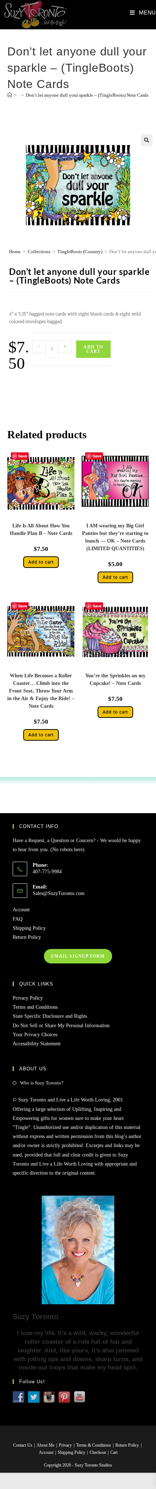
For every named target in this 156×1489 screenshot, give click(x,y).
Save (22, 456)
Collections (39, 251)
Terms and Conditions (35, 1007)
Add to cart (93, 349)
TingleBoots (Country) (79, 251)
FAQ (17, 919)
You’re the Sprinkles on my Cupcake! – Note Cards (115, 679)
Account (21, 909)
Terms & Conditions (93, 1445)
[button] (146, 140)
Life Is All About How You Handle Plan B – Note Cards (41, 529)
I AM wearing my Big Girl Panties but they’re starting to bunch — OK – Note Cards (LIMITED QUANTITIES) (115, 537)
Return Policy (27, 937)
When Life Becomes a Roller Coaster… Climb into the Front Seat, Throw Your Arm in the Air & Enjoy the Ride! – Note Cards (40, 691)
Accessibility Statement (37, 1043)
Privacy (65, 1445)
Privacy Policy (28, 998)
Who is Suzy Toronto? (41, 1083)
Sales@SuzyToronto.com (59, 893)
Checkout (98, 1452)
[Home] (9, 95)
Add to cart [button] (41, 562)
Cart (114, 1452)
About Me (45, 1445)
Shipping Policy (29, 928)
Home (15, 251)
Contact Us (22, 1445)
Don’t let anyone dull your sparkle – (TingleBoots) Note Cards (87, 95)
